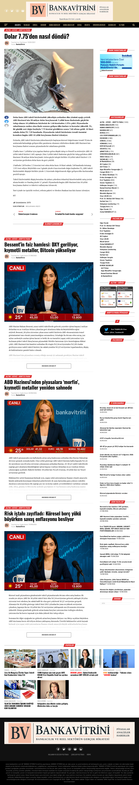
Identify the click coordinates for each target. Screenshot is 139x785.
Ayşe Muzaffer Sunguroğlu (110, 169)
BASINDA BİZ (112, 25)
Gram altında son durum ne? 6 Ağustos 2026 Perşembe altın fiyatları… (116, 456)
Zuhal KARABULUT (107, 212)
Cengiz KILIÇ (104, 172)
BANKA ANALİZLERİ (68, 25)
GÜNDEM (103, 143)
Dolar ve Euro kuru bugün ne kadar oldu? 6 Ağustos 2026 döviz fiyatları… (116, 484)
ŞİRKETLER (104, 151)
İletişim (121, 25)
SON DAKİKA (118, 403)
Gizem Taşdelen (106, 183)
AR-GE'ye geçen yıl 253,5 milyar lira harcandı (116, 446)
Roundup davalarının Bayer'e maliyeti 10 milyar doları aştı (115, 466)
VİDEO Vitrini (104, 157)
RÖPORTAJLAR (105, 146)
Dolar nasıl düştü (33, 206)
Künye (89, 754)
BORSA (79, 25)
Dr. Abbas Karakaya (107, 175)
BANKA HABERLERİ (54, 25)
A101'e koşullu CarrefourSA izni (112, 438)
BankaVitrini (20, 44)
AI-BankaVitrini (105, 161)
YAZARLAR (27, 25)
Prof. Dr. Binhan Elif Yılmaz (110, 199)
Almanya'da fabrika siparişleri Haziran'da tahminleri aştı (115, 429)
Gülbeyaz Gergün (106, 185)
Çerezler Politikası (77, 754)
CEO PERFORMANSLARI (109, 135)
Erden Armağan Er (107, 177)
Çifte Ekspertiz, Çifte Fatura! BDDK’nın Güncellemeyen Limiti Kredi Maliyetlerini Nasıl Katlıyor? (117, 582)
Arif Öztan (104, 167)
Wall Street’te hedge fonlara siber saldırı (116, 475)
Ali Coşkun (104, 164)
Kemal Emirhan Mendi (108, 188)
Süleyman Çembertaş (108, 204)
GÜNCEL (35, 25)
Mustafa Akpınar (106, 193)
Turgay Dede (105, 263)
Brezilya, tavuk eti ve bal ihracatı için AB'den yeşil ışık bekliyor (116, 409)
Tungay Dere (105, 207)
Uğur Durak (104, 209)
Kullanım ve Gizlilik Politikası (58, 754)
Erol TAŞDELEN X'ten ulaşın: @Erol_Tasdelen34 (115, 330)
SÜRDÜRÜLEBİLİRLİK (99, 25)
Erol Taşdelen (105, 180)
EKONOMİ (43, 25)
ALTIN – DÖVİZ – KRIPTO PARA (111, 122)
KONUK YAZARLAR (106, 265)
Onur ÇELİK (104, 196)
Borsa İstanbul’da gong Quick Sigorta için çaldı (115, 419)
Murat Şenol (104, 191)
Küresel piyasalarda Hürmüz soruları (113, 493)
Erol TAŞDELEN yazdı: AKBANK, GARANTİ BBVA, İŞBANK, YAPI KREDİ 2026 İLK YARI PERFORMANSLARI (115, 529)
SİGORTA (87, 25)
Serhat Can (104, 201)
